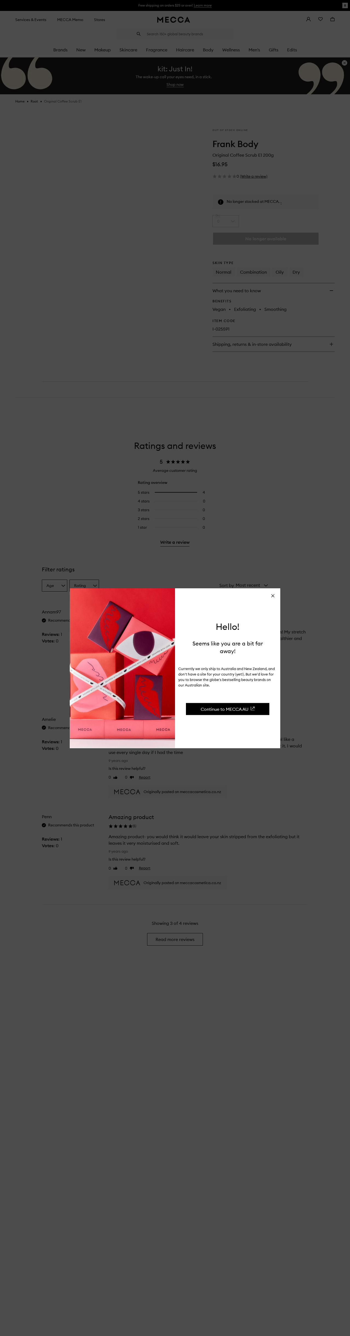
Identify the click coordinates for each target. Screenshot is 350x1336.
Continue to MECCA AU (225, 709)
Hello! (228, 626)
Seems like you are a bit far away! (227, 647)
